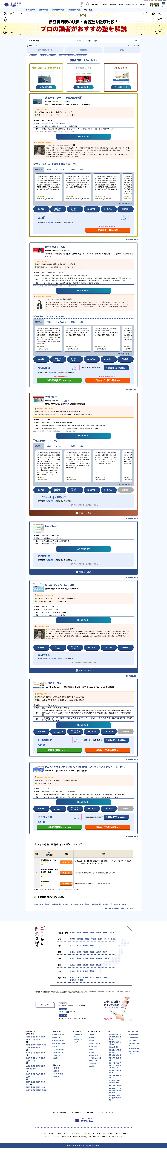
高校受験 (43, 56)
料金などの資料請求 (107, 380)
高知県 (92, 971)
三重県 (92, 952)
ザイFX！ (48, 1136)
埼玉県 (87, 939)
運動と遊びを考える (115, 1055)
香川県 (79, 971)
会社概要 (90, 1112)
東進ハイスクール (58, 1055)
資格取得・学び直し (95, 1043)
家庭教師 (91, 1066)
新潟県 (72, 945)
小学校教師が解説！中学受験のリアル (115, 1081)
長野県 (98, 952)
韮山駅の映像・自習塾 (60, 904)
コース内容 (91, 209)
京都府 (85, 958)
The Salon (92, 1136)
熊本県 (92, 977)
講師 (73, 169)
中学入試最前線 (113, 1047)
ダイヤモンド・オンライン (47, 1133)
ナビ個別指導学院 (58, 1049)
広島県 (92, 964)
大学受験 (52, 56)
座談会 (121, 4)
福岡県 (72, 977)
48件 (65, 250)
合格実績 (125, 209)
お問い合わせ (76, 1112)
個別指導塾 (113, 4)
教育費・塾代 (93, 1046)
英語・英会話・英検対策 (115, 1076)
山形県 (105, 932)
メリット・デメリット (74, 209)
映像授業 (56, 1077)
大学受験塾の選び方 (95, 1055)
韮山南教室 (44, 654)
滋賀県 (106, 958)
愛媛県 (85, 971)
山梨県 (105, 952)
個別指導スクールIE (55, 246)
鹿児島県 (73, 980)
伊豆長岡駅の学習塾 (74, 10)
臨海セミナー (57, 1038)
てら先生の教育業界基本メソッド (115, 1051)
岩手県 (85, 932)
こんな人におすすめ (57, 209)
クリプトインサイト (115, 1136)
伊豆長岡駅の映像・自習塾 (80, 904)
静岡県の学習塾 (43, 10)
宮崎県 (105, 977)
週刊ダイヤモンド (64, 1133)
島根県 (79, 964)
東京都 (72, 939)
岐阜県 (85, 952)
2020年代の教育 (133, 1035)
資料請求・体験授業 (107, 230)
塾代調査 (142, 4)
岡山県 (85, 964)
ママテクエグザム (134, 1048)
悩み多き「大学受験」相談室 (115, 1071)
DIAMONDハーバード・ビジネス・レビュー (87, 1133)
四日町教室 (44, 556)
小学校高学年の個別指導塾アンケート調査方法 (59, 286)
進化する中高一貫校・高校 (134, 1052)
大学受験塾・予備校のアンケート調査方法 (57, 132)
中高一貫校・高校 (131, 4)
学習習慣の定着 (81, 56)
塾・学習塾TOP (30, 10)
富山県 (79, 945)
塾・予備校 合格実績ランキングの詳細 (72, 1005)
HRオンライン (102, 1136)
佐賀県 (79, 977)
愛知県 (72, 952)
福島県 (111, 932)
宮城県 (92, 932)
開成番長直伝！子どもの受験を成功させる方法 (115, 1037)
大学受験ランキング (78, 1041)
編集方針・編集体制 (59, 1112)
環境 (81, 169)
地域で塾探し (96, 4)
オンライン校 (45, 817)
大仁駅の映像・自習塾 (118, 904)
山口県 (98, 964)
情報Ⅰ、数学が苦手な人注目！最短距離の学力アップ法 (115, 1065)
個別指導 (56, 1068)
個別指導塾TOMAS (59, 1043)
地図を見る (49, 222)
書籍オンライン (108, 1133)
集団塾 (122, 50)
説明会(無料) (59, 750)
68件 (65, 401)
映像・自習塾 (88, 10)
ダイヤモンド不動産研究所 (62, 1136)
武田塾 (55, 1058)
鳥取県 (72, 964)
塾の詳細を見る (131, 239)
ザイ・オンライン (121, 1133)
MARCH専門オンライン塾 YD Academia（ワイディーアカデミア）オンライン (86, 766)
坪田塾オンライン (54, 683)
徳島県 (72, 971)
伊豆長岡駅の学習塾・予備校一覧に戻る (119, 908)
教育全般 (91, 1052)
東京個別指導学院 (58, 1040)
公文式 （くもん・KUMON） (60, 584)
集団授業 (56, 1071)
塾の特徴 (41, 209)
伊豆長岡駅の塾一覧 (45, 50)
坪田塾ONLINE (46, 740)
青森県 (79, 932)
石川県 (85, 945)
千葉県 (93, 939)
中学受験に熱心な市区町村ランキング (95, 1059)
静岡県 (79, 952)
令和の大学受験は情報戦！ (115, 1059)
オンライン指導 (58, 1074)
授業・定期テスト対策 (66, 56)
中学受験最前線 (133, 1038)
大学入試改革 (133, 1040)
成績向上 (38, 169)
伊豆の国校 (44, 367)
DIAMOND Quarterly (80, 1136)
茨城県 (100, 939)
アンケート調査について (65, 889)
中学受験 (33, 56)
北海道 (72, 932)
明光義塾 (56, 1046)
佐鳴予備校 (51, 397)
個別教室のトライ (58, 1052)
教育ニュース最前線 (115, 1085)
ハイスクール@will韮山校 (52, 497)
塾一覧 (105, 4)
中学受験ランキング (78, 1036)
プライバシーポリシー (107, 1112)
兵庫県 (79, 958)
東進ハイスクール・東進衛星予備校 (63, 97)
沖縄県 (80, 980)
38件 (66, 101)
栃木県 (106, 939)
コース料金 (108, 209)
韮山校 (41, 217)
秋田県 (98, 932)
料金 (49, 169)
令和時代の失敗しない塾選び (115, 1043)
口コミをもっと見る (124, 204)
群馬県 (113, 939)
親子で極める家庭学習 (135, 1044)
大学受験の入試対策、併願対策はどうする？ (115, 1098)
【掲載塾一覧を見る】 (60, 1035)
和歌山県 (99, 958)
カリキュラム (61, 169)
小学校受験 (92, 1063)
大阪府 (72, 958)
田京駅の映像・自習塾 (100, 904)
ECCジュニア (51, 525)
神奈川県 (80, 939)
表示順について (33, 46)
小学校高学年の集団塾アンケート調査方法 (58, 431)
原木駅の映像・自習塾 (41, 904)
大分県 (98, 977)
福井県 (92, 945)
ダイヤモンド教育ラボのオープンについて (73, 1018)
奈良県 (92, 958)
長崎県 (85, 977)
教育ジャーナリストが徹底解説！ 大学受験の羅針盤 (115, 1090)
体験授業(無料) (59, 380)
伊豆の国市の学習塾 (58, 10)
